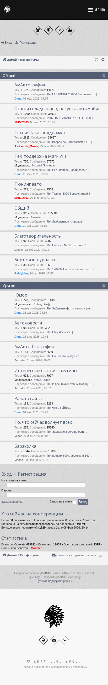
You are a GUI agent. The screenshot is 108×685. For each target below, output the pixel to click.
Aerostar (36, 217)
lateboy (19, 249)
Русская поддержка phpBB (54, 581)
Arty (37, 577)
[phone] (65, 640)
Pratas (37, 304)
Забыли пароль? (12, 501)
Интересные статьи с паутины (45, 370)
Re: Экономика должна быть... (67, 431)
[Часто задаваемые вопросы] (59, 30)
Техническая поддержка (39, 132)
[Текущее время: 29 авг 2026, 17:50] (96, 60)
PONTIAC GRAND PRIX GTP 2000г (70, 118)
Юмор (20, 295)
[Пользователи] (38, 30)
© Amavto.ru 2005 (53, 661)
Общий (9, 75)
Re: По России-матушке (63, 356)
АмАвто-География (34, 346)
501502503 (21, 122)
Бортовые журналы (34, 260)
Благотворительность (37, 236)
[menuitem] (103, 60)
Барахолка (25, 446)
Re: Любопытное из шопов (64, 221)
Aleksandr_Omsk (26, 146)
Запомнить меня (61, 501)
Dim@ (47, 304)
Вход (8, 43)
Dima (17, 98)
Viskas (18, 459)
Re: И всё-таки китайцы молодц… (69, 384)
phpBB (44, 573)
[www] (43, 640)
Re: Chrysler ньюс (59, 332)
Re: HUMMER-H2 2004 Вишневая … (71, 94)
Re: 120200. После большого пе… (69, 269)
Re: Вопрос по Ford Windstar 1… (68, 142)
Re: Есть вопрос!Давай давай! (67, 169)
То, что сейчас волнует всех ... (44, 422)
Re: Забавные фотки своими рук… (70, 308)
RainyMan (21, 273)
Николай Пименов (43, 165)
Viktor (18, 435)
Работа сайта (28, 398)
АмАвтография (29, 85)
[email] (54, 640)
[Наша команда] (48, 30)
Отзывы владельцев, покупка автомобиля (58, 108)
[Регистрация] (70, 30)
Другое (9, 285)
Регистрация (29, 43)
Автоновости (28, 323)
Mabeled (36, 548)
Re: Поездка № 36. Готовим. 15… (69, 245)
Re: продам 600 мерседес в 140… (69, 455)
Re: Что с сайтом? (59, 407)
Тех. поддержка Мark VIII (40, 156)
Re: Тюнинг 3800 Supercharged (67, 193)
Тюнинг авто (28, 184)
